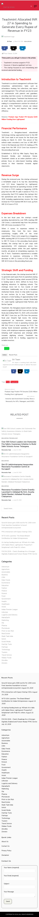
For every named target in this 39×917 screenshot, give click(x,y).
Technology (13, 438)
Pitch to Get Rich (8, 631)
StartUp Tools (7, 644)
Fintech (4, 593)
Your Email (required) (11, 876)
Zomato (4, 663)
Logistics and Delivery (9, 615)
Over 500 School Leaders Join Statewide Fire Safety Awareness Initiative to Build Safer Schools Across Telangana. (19, 444)
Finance (4, 591)
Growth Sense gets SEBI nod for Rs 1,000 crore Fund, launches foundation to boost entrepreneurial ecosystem (19, 525)
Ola (3, 623)
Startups (5, 647)
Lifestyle (5, 612)
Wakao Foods (6, 658)
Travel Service (7, 655)
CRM (3, 577)
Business (5, 575)
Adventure (5, 567)
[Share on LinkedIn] (23, 47)
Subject (6, 884)
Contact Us (5, 846)
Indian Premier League (10, 609)
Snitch (4, 639)
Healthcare (6, 604)
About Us (5, 841)
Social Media (6, 642)
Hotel (4, 607)
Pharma (4, 625)
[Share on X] (14, 47)
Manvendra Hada (6, 450)
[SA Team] (7, 361)
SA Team (9, 41)
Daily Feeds (6, 580)
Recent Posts (13, 355)
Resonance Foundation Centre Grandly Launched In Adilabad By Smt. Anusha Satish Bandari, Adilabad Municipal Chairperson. (18, 493)
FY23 (8, 382)
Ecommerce (6, 583)
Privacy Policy (6, 851)
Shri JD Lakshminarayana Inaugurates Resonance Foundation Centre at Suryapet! (17, 466)
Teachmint (14, 382)
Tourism (4, 652)
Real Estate (6, 633)
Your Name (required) (11, 868)
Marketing (5, 620)
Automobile (6, 572)
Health (4, 601)
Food (3, 596)
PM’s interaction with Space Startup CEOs (17, 532)
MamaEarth (6, 617)
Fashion (4, 588)
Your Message (9, 892)
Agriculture (5, 569)
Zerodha (4, 660)
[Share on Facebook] (5, 47)
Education (28, 41)
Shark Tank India (7, 636)
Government (6, 599)
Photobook (6, 628)
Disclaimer (5, 855)
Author (5, 355)
